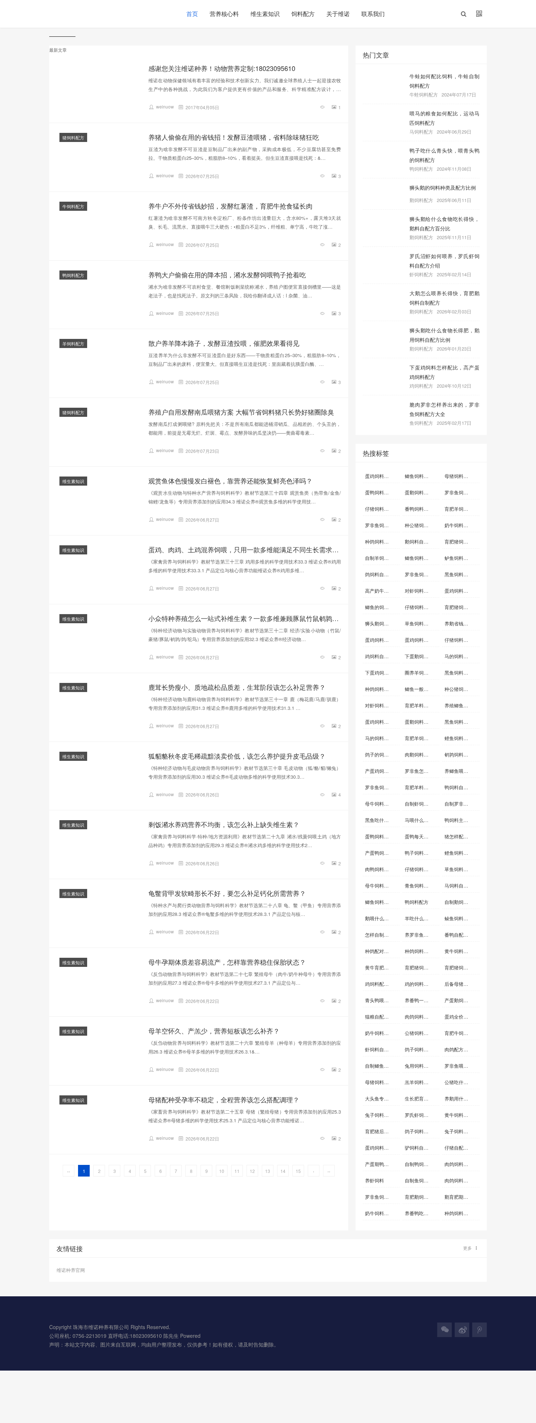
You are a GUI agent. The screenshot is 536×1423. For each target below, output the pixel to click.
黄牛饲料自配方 (461, 1114)
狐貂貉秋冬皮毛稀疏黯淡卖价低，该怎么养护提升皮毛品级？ (237, 755)
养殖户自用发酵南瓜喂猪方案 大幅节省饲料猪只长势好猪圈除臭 (241, 411)
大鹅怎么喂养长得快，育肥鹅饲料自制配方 (444, 297)
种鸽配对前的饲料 (382, 951)
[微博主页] (462, 1330)
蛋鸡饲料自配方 (381, 639)
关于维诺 (338, 13)
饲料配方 (303, 13)
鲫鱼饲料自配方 (421, 557)
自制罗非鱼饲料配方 (461, 803)
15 (298, 1171)
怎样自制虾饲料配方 (382, 934)
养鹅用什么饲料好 (461, 1098)
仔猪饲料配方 (419, 869)
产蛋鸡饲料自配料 (382, 770)
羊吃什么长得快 (421, 918)
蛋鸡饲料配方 (379, 1147)
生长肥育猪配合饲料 (422, 1098)
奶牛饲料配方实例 (382, 1213)
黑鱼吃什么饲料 (381, 820)
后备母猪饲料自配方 (461, 983)
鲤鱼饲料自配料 (461, 738)
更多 (467, 1248)
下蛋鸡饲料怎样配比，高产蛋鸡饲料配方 (444, 372)
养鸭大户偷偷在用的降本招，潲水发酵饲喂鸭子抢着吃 (227, 274)
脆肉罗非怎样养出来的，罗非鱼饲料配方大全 (444, 409)
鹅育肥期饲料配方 (461, 1196)
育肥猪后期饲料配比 (382, 1131)
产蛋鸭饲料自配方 (382, 852)
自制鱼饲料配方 (421, 1180)
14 (283, 1171)
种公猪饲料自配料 (461, 688)
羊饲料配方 (73, 343)
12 (252, 1171)
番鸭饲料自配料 (421, 508)
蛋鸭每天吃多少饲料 (422, 836)
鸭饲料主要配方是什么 (461, 820)
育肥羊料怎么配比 (422, 787)
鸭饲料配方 (73, 275)
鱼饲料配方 (421, 422)
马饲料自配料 (458, 885)
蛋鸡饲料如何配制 (461, 590)
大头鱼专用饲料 (381, 1098)
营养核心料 (224, 13)
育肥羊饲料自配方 (461, 508)
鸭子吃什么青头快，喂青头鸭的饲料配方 (444, 155)
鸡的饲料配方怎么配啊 (422, 983)
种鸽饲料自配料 (381, 688)
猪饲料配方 (73, 137)
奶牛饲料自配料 (461, 525)
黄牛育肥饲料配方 (382, 967)
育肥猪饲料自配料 (461, 541)
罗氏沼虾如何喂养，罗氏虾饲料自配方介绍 (444, 260)
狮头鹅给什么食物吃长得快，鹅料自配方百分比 (444, 223)
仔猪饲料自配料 (381, 508)
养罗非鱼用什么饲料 (422, 934)
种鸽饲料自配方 (381, 541)
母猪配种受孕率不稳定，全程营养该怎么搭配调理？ (223, 1099)
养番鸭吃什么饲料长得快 (422, 1213)
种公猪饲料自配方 (422, 525)
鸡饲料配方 (421, 385)
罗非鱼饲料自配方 (461, 492)
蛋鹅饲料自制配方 (422, 721)
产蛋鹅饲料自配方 (461, 1000)
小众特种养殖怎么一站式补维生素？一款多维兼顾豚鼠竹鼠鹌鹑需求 (244, 618)
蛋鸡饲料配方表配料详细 (382, 721)
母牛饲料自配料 (381, 803)
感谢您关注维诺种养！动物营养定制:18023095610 (221, 68)
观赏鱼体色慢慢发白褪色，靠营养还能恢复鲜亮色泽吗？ (230, 480)
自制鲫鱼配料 (379, 1065)
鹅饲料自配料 (419, 541)
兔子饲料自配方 (461, 1131)
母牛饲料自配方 (381, 885)
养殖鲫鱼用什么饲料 (461, 705)
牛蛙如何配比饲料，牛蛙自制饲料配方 (444, 80)
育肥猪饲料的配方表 (461, 967)
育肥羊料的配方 (421, 705)
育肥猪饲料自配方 (461, 607)
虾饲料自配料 (379, 1049)
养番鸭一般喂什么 (422, 1000)
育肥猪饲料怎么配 (422, 967)
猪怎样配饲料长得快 (461, 836)
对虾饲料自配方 (421, 590)
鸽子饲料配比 (419, 1049)
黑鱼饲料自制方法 (461, 672)
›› (328, 1171)
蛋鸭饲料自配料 (381, 492)
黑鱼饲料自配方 (461, 721)
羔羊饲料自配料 (421, 1082)
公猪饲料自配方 (421, 1032)
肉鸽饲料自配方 (421, 1016)
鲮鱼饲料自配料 (461, 918)
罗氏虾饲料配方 (421, 1114)
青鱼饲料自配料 (421, 885)
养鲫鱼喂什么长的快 (461, 770)
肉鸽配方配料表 (461, 1049)
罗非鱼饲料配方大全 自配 (382, 1196)
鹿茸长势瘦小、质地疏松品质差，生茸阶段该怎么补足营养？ (237, 687)
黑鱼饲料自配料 (461, 574)
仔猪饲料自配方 (421, 607)
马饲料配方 (421, 131)
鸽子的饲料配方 (381, 754)
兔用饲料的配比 (421, 1065)
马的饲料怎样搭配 (461, 656)
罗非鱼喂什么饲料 (461, 1065)
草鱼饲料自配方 (461, 869)
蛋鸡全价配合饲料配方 (461, 1016)
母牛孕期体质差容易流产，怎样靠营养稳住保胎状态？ (227, 962)
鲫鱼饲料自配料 (421, 476)
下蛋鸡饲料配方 (381, 672)
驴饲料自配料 (419, 1147)
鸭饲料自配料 (458, 787)
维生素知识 (265, 13)
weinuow (165, 106)
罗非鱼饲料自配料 (382, 525)
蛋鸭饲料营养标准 (382, 836)
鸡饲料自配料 (379, 656)
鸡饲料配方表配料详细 (382, 983)
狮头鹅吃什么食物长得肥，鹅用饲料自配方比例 (444, 335)
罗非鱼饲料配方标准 (382, 787)
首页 (192, 13)
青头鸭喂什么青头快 (382, 1000)
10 (221, 1171)
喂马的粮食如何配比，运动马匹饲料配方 (444, 118)
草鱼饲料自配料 (421, 623)
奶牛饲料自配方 (381, 1032)
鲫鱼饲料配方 (379, 901)
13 (267, 1171)
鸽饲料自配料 (379, 574)
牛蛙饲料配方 (423, 94)
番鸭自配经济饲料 (461, 934)
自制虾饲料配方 (421, 803)
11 (237, 1171)
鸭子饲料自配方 (421, 852)
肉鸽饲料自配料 (461, 1164)
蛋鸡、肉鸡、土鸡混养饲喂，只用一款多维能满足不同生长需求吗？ (244, 549)
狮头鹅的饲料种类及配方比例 (442, 187)
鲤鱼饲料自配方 (461, 852)
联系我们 (373, 13)
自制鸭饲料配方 (421, 1164)
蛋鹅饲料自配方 (421, 492)
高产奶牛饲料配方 (382, 590)
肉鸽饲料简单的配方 (461, 1180)
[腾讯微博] (479, 1330)
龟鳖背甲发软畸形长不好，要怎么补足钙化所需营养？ (227, 893)
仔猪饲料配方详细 (461, 639)
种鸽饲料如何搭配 (461, 1213)
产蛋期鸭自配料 (381, 1164)
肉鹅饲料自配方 (421, 754)
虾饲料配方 (421, 274)
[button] (463, 14)
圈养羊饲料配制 (421, 672)
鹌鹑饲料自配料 (461, 754)
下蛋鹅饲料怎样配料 (422, 656)
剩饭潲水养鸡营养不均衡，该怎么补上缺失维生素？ (223, 824)
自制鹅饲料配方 (461, 901)
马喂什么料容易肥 (422, 820)
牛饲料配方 (73, 206)
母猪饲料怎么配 (381, 1082)
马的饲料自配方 (381, 738)
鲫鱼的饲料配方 (381, 607)
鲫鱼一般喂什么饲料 (422, 688)
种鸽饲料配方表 (421, 951)
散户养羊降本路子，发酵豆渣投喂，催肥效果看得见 (223, 343)
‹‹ (68, 1171)
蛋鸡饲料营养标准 (422, 639)
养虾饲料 (374, 1180)
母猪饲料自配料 (461, 476)
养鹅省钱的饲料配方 (461, 623)
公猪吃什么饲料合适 (461, 1082)
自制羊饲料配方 (381, 557)
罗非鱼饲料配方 (421, 574)
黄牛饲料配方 (458, 951)
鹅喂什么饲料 (379, 918)
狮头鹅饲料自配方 (382, 623)
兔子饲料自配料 (381, 1114)
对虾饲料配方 (379, 705)
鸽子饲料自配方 (421, 1131)
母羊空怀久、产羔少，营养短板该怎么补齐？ (214, 1030)
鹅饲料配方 (421, 200)
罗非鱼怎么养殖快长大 (422, 770)
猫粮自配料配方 (381, 1016)
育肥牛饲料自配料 (461, 1032)
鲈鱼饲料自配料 (461, 557)
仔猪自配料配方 (461, 1147)
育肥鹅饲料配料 (421, 1196)
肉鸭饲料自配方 (381, 869)
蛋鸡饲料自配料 (381, 476)
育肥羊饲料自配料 (422, 738)
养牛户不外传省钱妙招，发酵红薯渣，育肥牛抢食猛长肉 (230, 205)
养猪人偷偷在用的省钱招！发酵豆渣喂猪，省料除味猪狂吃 (233, 137)
